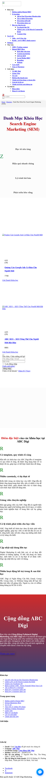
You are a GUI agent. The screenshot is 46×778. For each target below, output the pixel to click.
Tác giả (14, 76)
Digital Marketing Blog (13, 703)
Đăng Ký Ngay (24, 371)
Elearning (9, 102)
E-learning (16, 14)
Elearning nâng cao (24, 23)
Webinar (10, 43)
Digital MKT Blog (18, 49)
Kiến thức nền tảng (23, 51)
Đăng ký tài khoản (18, 91)
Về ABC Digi (16, 71)
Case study (16, 65)
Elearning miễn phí (23, 21)
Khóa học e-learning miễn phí (15, 689)
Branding (20, 60)
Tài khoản (10, 87)
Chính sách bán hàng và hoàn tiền (23, 80)
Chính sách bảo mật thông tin (22, 84)
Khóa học (10, 10)
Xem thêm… (4, 730)
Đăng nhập (16, 89)
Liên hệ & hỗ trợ (18, 82)
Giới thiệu (10, 69)
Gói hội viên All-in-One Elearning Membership (21, 680)
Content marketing (23, 54)
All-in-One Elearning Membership (29, 16)
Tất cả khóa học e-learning (14, 688)
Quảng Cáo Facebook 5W (14, 684)
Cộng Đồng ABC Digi (26, 751)
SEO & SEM (21, 56)
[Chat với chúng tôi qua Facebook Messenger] (40, 772)
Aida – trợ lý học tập (19, 38)
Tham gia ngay (7, 653)
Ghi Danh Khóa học (10, 280)
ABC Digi (16, 749)
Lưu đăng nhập (11, 364)
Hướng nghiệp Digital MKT (21, 12)
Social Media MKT (23, 58)
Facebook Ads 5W (23, 27)
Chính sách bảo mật (12, 716)
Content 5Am (21, 34)
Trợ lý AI (10, 36)
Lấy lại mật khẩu (11, 715)
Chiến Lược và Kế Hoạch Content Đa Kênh (20, 682)
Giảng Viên (16, 73)
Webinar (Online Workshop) (15, 709)
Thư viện (10, 45)
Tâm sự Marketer (18, 67)
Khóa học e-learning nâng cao (15, 691)
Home (3, 102)
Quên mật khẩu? (8, 366)
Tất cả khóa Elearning (25, 18)
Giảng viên (9, 711)
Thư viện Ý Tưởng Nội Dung (15, 707)
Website (19, 62)
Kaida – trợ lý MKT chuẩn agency (24, 40)
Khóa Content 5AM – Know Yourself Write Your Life (23, 686)
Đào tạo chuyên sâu (19, 25)
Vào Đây (18, 747)
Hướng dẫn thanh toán (20, 78)
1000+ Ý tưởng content (20, 47)
